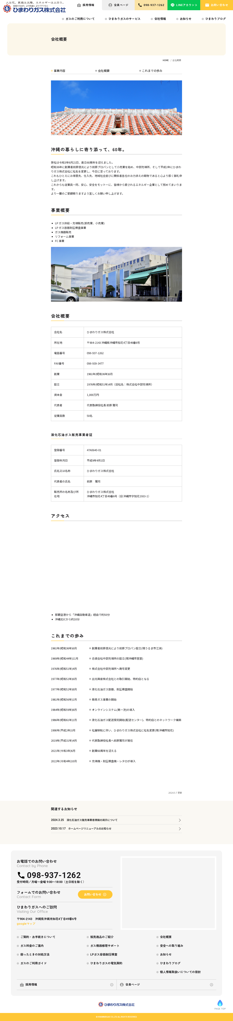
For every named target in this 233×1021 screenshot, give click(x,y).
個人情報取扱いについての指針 (180, 972)
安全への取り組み (171, 946)
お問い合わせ (219, 5)
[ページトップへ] (220, 1004)
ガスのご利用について (80, 19)
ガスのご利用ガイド (33, 963)
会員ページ (121, 5)
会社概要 (104, 70)
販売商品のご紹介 (102, 937)
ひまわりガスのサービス (124, 19)
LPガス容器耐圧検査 (103, 954)
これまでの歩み (152, 70)
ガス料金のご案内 (32, 946)
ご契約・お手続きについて (37, 937)
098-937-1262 (154, 5)
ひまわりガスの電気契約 (106, 963)
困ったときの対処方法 (35, 954)
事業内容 (59, 70)
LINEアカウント (187, 5)
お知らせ (185, 19)
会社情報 (160, 19)
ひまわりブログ (215, 19)
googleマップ (26, 923)
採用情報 (88, 5)
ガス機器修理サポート (104, 946)
